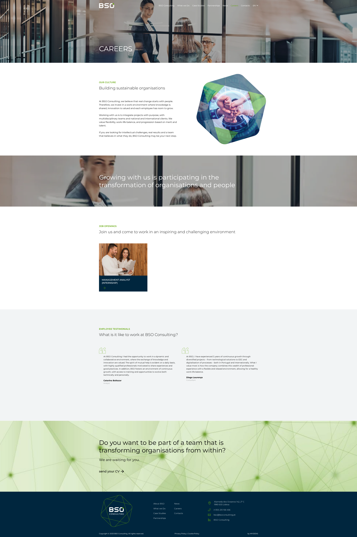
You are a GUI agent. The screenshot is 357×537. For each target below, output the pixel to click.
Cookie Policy (193, 534)
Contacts (178, 513)
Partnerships (159, 518)
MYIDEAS (254, 534)
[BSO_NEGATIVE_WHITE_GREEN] (106, 5)
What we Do (159, 508)
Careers (178, 508)
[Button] (104, 288)
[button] (175, 5)
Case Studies (159, 513)
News (176, 503)
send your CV (109, 471)
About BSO (158, 503)
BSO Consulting (221, 520)
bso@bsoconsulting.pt (225, 515)
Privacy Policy (181, 534)
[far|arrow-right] (122, 471)
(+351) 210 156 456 (222, 510)
